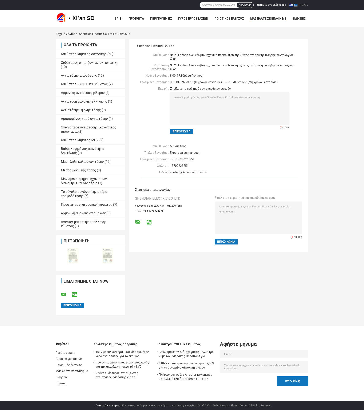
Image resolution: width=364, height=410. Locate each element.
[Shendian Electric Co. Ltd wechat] (77, 295)
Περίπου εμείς (161, 18)
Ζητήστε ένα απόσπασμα (271, 4)
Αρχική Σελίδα (65, 34)
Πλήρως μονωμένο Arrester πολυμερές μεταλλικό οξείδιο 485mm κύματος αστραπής (185, 377)
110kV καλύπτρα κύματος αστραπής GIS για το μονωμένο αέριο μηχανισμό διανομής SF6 (186, 366)
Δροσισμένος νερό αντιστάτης (84, 119)
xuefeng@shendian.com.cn (188, 172)
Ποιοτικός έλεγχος (229, 18)
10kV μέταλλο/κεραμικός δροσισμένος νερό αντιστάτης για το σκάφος (122, 354)
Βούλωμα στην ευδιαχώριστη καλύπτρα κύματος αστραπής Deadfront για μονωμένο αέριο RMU (186, 354)
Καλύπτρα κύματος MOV (80, 140)
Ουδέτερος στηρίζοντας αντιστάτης (89, 63)
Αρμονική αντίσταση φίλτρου (83, 93)
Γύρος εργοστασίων (193, 18)
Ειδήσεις (299, 18)
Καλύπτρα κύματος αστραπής (84, 54)
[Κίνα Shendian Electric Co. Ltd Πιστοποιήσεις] (73, 255)
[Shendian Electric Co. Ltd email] (66, 295)
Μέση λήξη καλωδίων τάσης (82, 162)
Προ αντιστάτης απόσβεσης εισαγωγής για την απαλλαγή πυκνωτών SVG (122, 364)
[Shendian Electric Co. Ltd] (79, 18)
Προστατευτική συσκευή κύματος (86, 205)
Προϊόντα (136, 18)
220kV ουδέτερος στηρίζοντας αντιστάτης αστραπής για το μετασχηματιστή (117, 375)
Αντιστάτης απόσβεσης (79, 75)
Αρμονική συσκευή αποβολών (83, 213)
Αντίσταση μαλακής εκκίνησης (84, 101)
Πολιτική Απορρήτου (108, 405)
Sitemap (61, 383)
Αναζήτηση (245, 5)
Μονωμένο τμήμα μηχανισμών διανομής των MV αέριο (84, 181)
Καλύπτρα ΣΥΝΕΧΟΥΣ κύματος (84, 84)
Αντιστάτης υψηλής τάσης (81, 110)
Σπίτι (118, 18)
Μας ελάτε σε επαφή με (268, 18)
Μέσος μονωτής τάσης (78, 170)
